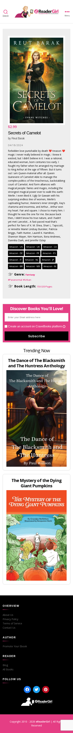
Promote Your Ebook (15, 646)
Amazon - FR (32, 253)
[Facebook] (27, 689)
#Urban (27, 279)
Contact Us (9, 627)
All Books (8, 669)
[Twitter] (36, 689)
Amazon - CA (50, 246)
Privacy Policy (10, 619)
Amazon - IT (15, 259)
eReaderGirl (43, 721)
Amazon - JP (48, 259)
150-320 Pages (44, 286)
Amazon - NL (31, 259)
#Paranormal (15, 279)
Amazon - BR (16, 266)
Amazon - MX (33, 266)
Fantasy (30, 274)
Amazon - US (16, 246)
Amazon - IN (49, 266)
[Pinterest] (45, 689)
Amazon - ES (49, 253)
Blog (5, 665)
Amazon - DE (16, 253)
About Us (8, 615)
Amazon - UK (33, 246)
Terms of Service (12, 623)
